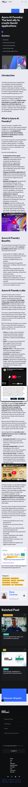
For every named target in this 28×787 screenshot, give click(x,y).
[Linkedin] (8, 776)
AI (16, 82)
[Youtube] (15, 776)
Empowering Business (6, 582)
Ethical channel (5, 782)
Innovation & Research (6, 584)
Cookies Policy (11, 779)
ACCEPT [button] (13, 398)
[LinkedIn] (24, 596)
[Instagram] (19, 776)
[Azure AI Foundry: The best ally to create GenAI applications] (7, 1)
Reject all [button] (21, 398)
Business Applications (14, 578)
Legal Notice (4, 779)
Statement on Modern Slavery (15, 782)
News (13, 584)
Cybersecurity (13, 580)
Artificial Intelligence (6, 578)
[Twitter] (12, 776)
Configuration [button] (5, 398)
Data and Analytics (20, 580)
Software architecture (19, 584)
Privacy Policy (20, 745)
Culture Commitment (6, 580)
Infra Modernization (14, 582)
